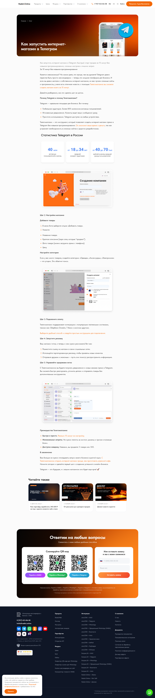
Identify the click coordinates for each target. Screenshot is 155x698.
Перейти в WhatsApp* (57, 575)
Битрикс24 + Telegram (89, 657)
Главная (23, 21)
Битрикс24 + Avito (87, 671)
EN (114, 4)
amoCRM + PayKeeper (89, 646)
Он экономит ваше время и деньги (90, 125)
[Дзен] (24, 634)
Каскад (57, 621)
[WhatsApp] (29, 629)
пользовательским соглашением (92, 590)
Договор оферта (120, 654)
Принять (11, 691)
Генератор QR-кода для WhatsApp (66, 661)
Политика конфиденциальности (125, 651)
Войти (122, 4)
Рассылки (58, 625)
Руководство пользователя (123, 634)
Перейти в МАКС (35, 575)
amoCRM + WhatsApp (89, 625)
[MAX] (40, 629)
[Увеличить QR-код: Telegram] (79, 563)
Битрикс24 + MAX (87, 653)
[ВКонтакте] (19, 629)
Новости (117, 621)
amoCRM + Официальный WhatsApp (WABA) (96, 628)
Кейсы (57, 657)
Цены (48, 4)
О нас (117, 617)
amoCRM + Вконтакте (89, 632)
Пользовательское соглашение (125, 637)
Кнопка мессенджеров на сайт (65, 668)
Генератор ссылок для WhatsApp (65, 665)
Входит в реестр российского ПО (31, 645)
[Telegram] (24, 629)
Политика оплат (120, 641)
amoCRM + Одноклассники (90, 639)
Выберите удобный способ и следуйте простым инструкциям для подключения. (73, 333)
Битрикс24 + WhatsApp (89, 660)
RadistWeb (58, 617)
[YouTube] (45, 629)
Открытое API (59, 641)
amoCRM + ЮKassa (88, 650)
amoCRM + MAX (87, 617)
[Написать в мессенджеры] (149, 692)
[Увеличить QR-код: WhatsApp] (57, 563)
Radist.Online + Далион (89, 682)
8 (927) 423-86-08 (23, 620)
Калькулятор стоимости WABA (65, 672)
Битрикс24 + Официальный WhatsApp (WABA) (97, 664)
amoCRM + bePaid (88, 642)
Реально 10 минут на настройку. (71, 436)
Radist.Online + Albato (89, 675)
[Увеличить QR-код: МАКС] (35, 563)
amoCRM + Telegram (88, 621)
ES (118, 4)
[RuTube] (29, 634)
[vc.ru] (19, 634)
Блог (30, 21)
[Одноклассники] (35, 629)
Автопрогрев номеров (62, 628)
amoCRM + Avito (87, 635)
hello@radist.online (24, 623)
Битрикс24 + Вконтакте (89, 667)
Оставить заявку (114, 575)
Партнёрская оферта (122, 658)
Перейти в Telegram (79, 575)
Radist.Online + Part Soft (89, 678)
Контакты (118, 625)
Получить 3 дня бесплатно (139, 4)
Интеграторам (59, 637)
